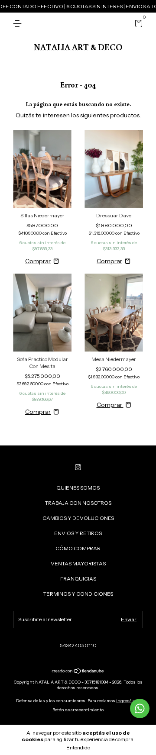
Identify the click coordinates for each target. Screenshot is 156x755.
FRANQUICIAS (78, 578)
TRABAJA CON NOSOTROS (78, 503)
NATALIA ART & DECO (78, 46)
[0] (137, 24)
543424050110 (78, 645)
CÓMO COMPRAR (78, 548)
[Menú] (19, 23)
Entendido (78, 747)
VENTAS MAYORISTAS (78, 563)
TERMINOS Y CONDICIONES (78, 593)
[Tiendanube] (78, 672)
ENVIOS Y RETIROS (78, 533)
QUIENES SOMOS (78, 487)
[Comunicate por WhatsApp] (140, 708)
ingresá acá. (128, 700)
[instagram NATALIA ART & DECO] (78, 467)
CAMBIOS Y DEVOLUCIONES (78, 518)
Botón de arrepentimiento (78, 710)
